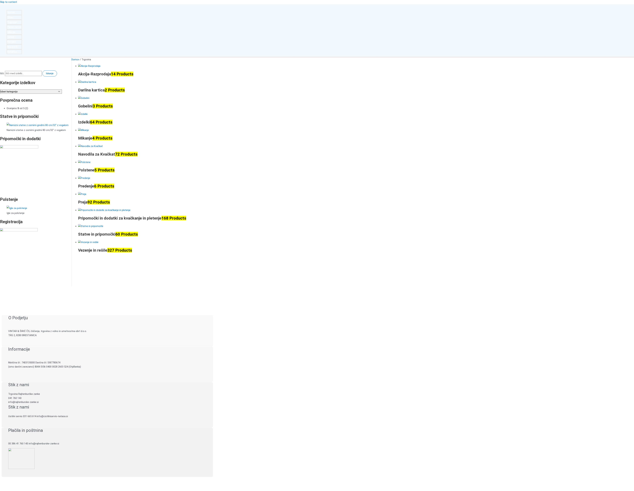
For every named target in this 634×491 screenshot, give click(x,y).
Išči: (2, 73)
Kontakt (11, 41)
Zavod (10, 37)
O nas (10, 17)
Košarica (12, 51)
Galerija (11, 32)
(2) (17, 108)
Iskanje (49, 73)
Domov (11, 12)
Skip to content (8, 1)
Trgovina (12, 22)
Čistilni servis (14, 27)
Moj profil (12, 46)
